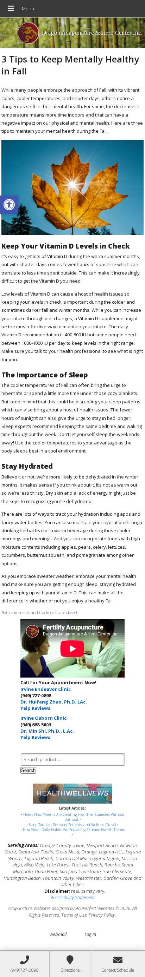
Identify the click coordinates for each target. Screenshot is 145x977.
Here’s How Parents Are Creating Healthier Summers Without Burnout (74, 817)
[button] (9, 205)
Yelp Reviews (35, 708)
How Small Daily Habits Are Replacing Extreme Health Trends (74, 829)
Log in (90, 934)
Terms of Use (74, 915)
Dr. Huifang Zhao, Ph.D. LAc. (53, 702)
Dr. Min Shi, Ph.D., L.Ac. (47, 731)
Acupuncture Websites (29, 908)
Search (28, 770)
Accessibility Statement (73, 897)
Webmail (58, 934)
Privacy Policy (102, 915)
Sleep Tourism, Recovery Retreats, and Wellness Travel (72, 824)
